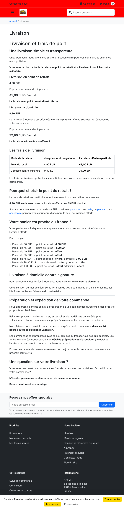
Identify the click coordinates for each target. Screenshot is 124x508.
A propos (69, 447)
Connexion (15, 485)
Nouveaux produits (20, 438)
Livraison (69, 433)
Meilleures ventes (19, 443)
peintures (75, 209)
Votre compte (17, 472)
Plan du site (70, 462)
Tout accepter (112, 499)
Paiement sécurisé (74, 452)
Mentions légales (73, 438)
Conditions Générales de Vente (81, 443)
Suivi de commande (20, 480)
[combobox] (91, 12)
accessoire (15, 213)
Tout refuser (52, 504)
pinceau (101, 209)
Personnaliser (71, 504)
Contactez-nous (18, 3)
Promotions (15, 433)
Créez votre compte (20, 490)
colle (89, 209)
